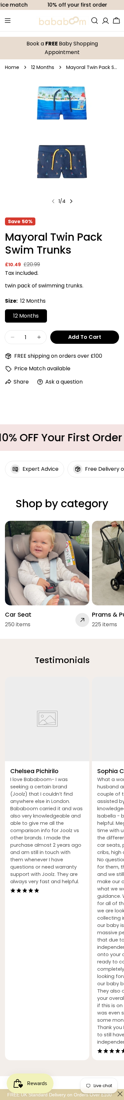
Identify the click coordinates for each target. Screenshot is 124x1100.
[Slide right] (71, 201)
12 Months (42, 67)
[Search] (94, 20)
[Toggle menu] (7, 20)
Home (12, 67)
